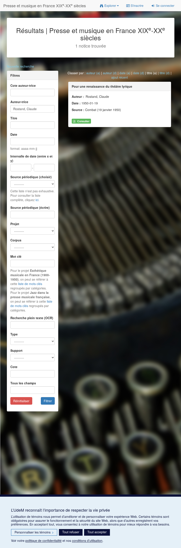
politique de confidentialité (43, 540)
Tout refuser (70, 532)
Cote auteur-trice (23, 85)
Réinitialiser (21, 401)
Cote (13, 367)
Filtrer (48, 401)
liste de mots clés (30, 283)
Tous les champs (23, 383)
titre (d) (165, 73)
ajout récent (119, 77)
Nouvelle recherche (20, 66)
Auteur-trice (19, 102)
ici (37, 200)
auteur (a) (93, 73)
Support (16, 350)
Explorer (110, 5)
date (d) (138, 73)
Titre (13, 118)
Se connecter (164, 5)
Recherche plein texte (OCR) (31, 318)
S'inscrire (136, 5)
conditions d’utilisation (87, 540)
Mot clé (15, 256)
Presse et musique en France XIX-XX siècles (44, 5)
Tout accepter (97, 532)
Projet (14, 224)
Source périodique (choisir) (31, 177)
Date (13, 134)
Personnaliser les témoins (34, 532)
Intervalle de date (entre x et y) (31, 158)
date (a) (124, 73)
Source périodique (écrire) (30, 207)
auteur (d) (110, 73)
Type (14, 334)
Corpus (15, 240)
